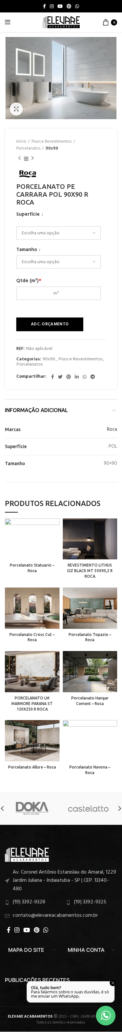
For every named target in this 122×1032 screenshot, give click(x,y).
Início (21, 141)
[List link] (61, 881)
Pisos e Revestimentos (52, 141)
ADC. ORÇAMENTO (50, 324)
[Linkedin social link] (77, 376)
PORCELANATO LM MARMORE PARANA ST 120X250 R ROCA (32, 703)
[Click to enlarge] (16, 109)
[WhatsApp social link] (77, 6)
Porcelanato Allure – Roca (32, 767)
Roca (112, 429)
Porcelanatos (28, 148)
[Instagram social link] (52, 6)
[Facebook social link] (44, 6)
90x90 (52, 148)
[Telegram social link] (92, 376)
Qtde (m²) (28, 281)
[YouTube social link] (60, 6)
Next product (32, 158)
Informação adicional (36, 410)
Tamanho (27, 249)
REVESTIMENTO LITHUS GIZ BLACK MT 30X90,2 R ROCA (90, 570)
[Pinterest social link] (69, 6)
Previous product (19, 158)
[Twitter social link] (60, 376)
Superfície (28, 214)
